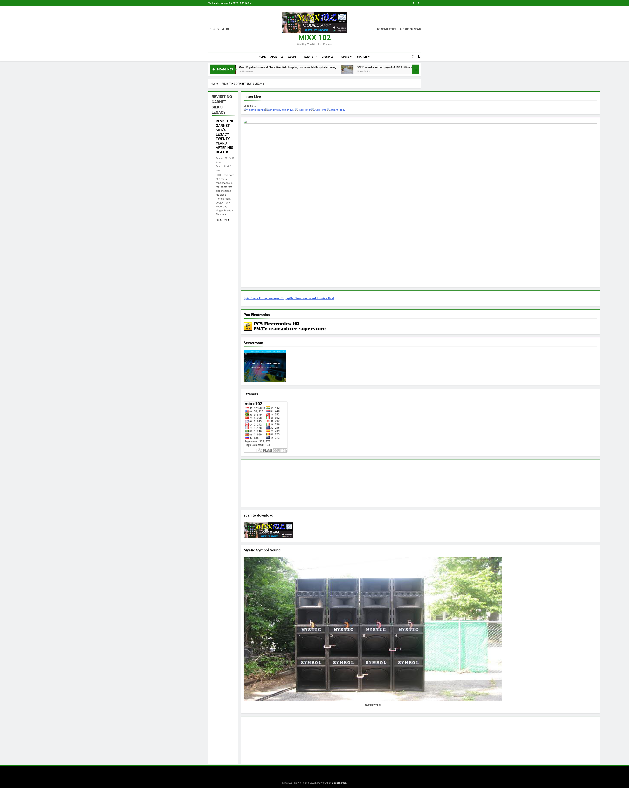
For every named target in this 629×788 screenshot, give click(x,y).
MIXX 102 (314, 37)
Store (345, 56)
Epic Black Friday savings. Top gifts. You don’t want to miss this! (289, 298)
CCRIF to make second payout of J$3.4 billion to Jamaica (373, 3)
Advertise (276, 56)
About (292, 56)
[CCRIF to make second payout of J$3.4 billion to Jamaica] (276, 69)
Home (262, 56)
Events (308, 56)
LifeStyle (327, 56)
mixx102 (223, 158)
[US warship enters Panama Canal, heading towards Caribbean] (364, 69)
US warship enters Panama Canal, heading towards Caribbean (409, 67)
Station (362, 56)
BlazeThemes (339, 782)
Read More (221, 219)
